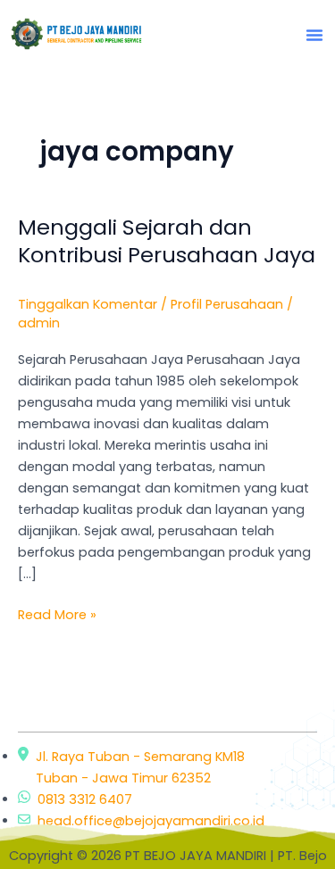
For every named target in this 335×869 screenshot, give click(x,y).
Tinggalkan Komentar (87, 304)
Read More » (57, 614)
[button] (314, 34)
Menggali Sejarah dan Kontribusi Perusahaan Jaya (166, 240)
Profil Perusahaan (227, 304)
